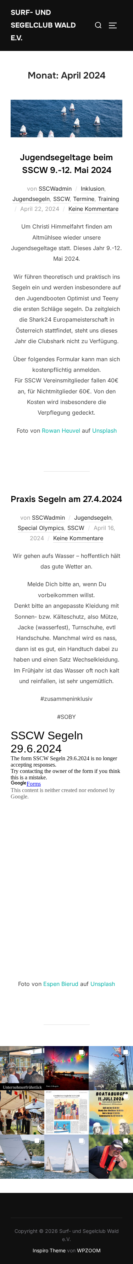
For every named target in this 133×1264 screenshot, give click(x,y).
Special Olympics (41, 527)
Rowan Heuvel (61, 430)
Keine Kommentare (93, 208)
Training (108, 198)
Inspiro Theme (49, 1250)
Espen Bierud (60, 983)
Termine (83, 198)
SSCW (61, 198)
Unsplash (104, 430)
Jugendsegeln (31, 198)
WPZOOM (89, 1250)
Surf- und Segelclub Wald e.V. (43, 25)
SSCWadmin (55, 188)
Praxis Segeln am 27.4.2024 (66, 499)
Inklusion (92, 188)
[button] (22, 1068)
